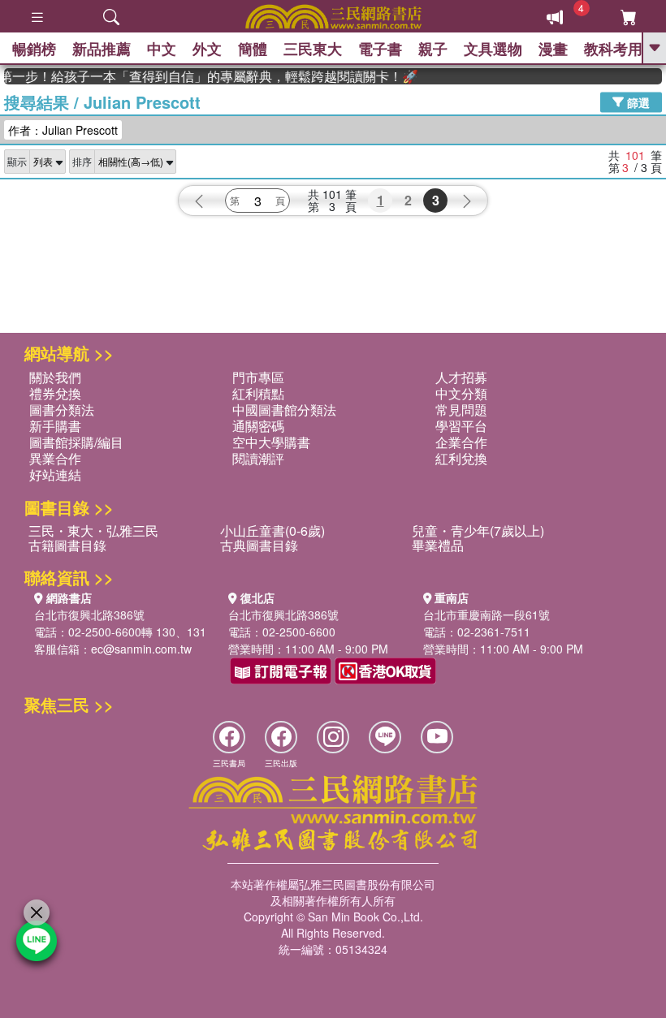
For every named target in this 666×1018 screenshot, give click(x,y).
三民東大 (312, 48)
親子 (433, 48)
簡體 (252, 48)
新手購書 (55, 425)
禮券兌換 (55, 393)
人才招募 (461, 377)
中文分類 (461, 393)
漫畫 (553, 48)
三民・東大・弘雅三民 (93, 530)
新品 (101, 48)
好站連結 (55, 474)
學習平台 (461, 425)
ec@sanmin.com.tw (141, 649)
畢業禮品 (438, 545)
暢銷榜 (34, 48)
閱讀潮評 (258, 458)
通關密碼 (258, 425)
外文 (207, 48)
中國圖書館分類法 (284, 409)
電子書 (380, 48)
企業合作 (461, 442)
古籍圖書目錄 (67, 545)
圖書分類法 (61, 409)
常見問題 (461, 409)
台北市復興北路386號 (89, 614)
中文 (161, 48)
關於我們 (55, 377)
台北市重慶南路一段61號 (486, 614)
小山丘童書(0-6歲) (272, 530)
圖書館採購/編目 (76, 442)
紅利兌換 (461, 458)
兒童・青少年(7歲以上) (478, 530)
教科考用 (613, 48)
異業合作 (55, 458)
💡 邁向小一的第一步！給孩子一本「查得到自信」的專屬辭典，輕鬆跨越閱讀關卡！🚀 (205, 76)
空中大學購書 (271, 442)
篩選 (637, 101)
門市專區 (258, 377)
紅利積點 (258, 393)
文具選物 (493, 48)
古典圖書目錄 (259, 545)
